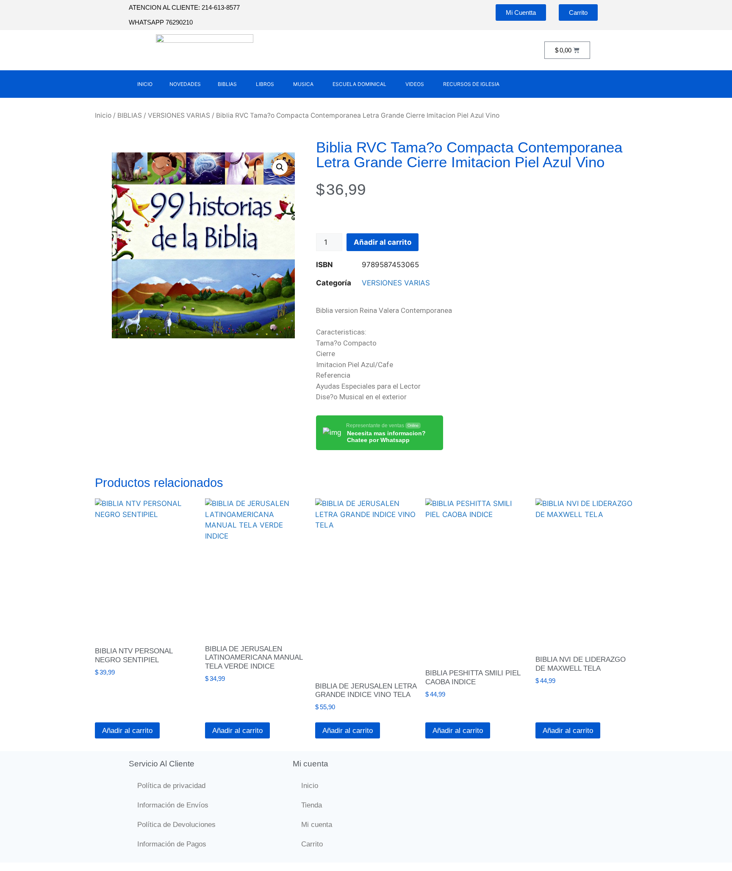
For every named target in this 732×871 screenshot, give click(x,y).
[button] (280, 167)
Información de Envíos (172, 805)
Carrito (312, 844)
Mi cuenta (316, 825)
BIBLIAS (129, 115)
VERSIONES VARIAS (179, 115)
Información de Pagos (171, 844)
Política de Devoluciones (176, 825)
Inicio (103, 115)
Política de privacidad (171, 786)
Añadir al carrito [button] (127, 731)
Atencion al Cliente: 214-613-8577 (184, 7)
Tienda (311, 805)
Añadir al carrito (382, 242)
